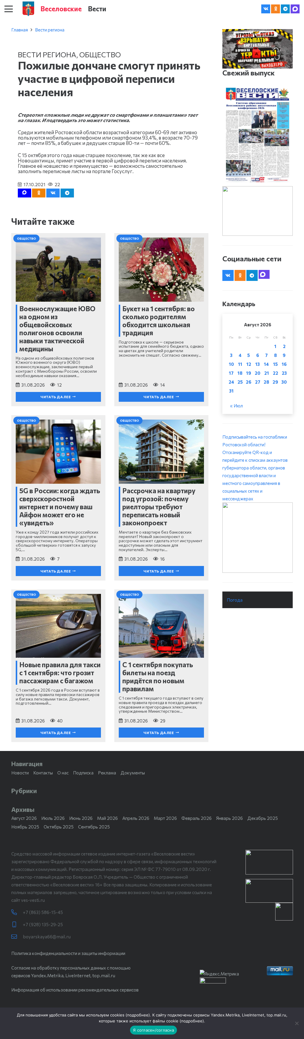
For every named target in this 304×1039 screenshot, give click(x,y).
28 (266, 382)
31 (231, 390)
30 (284, 382)
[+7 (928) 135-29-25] (17, 924)
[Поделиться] (53, 193)
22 (275, 373)
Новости (20, 772)
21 (266, 373)
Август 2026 (24, 818)
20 (257, 373)
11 (240, 364)
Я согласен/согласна (153, 1030)
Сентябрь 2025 (94, 826)
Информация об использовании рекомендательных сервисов (75, 989)
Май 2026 (107, 818)
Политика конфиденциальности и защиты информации (68, 953)
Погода (235, 599)
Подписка (83, 772)
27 (257, 382)
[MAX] (295, 8)
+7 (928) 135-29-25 (43, 924)
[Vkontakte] (265, 8)
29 (275, 382)
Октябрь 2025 (59, 826)
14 (266, 364)
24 (231, 382)
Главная (19, 29)
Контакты (43, 772)
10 (231, 364)
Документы (133, 772)
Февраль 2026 (196, 818)
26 (248, 382)
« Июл (236, 405)
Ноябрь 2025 (25, 826)
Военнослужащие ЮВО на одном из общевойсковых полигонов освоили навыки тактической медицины (57, 328)
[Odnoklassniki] (275, 8)
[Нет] (297, 1023)
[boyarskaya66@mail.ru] (17, 937)
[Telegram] (285, 8)
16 (284, 364)
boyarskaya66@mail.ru (47, 936)
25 (240, 382)
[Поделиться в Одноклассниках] (38, 193)
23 (284, 373)
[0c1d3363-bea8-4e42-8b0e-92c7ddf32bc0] (257, 537)
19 (248, 373)
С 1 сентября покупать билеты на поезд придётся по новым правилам (157, 676)
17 (231, 373)
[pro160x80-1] (269, 891)
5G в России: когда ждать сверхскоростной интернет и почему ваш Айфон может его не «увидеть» (59, 506)
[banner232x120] (269, 862)
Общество (100, 54)
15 (275, 364)
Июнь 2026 (81, 818)
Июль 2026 (53, 818)
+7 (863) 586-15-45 (43, 912)
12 (248, 364)
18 (240, 373)
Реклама (107, 772)
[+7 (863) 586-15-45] (17, 912)
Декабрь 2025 (262, 818)
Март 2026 (165, 818)
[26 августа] (257, 135)
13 (257, 364)
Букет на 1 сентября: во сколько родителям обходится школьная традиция (158, 320)
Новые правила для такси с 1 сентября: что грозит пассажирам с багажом (60, 672)
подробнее (137, 1015)
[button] (8, 9)
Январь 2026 (229, 818)
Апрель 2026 (135, 818)
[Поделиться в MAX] (24, 193)
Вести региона (49, 29)
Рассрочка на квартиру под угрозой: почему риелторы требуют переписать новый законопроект (158, 506)
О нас (63, 772)
